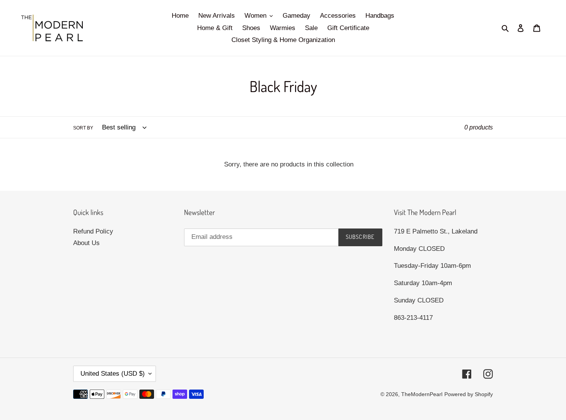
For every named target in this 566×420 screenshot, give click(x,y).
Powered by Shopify (468, 394)
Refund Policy (93, 231)
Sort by (83, 128)
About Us (86, 243)
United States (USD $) (112, 373)
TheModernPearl (421, 394)
